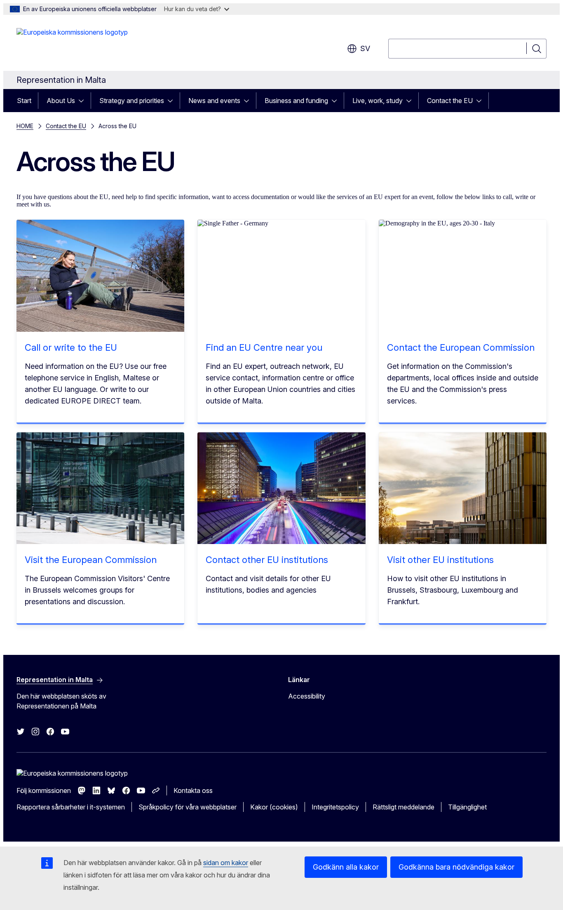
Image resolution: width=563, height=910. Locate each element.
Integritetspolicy (335, 807)
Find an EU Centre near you (264, 347)
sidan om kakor (225, 862)
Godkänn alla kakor (346, 867)
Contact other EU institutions (267, 559)
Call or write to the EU (71, 347)
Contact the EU (450, 100)
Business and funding (296, 100)
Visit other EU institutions (440, 559)
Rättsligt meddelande (403, 807)
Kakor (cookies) (274, 807)
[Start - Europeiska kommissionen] (72, 44)
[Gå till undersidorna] (84, 100)
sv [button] (365, 48)
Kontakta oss (193, 790)
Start (24, 100)
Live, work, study (377, 100)
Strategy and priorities (131, 100)
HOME (24, 125)
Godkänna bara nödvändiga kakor (456, 867)
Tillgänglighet (467, 807)
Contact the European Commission (461, 347)
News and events (214, 100)
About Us (61, 100)
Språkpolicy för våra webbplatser (187, 807)
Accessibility (306, 696)
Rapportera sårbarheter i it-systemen (70, 807)
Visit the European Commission (91, 559)
